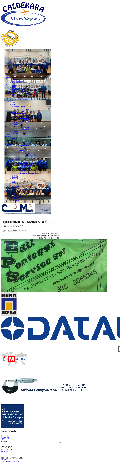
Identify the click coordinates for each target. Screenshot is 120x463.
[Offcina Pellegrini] (44, 403)
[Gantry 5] (23, 27)
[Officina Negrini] (30, 238)
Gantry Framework (14, 461)
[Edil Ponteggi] (54, 291)
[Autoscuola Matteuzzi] (14, 366)
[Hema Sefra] (9, 315)
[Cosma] (18, 213)
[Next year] (8, 439)
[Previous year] (3, 439)
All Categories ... (6, 451)
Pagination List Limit (7, 446)
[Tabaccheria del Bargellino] (12, 427)
